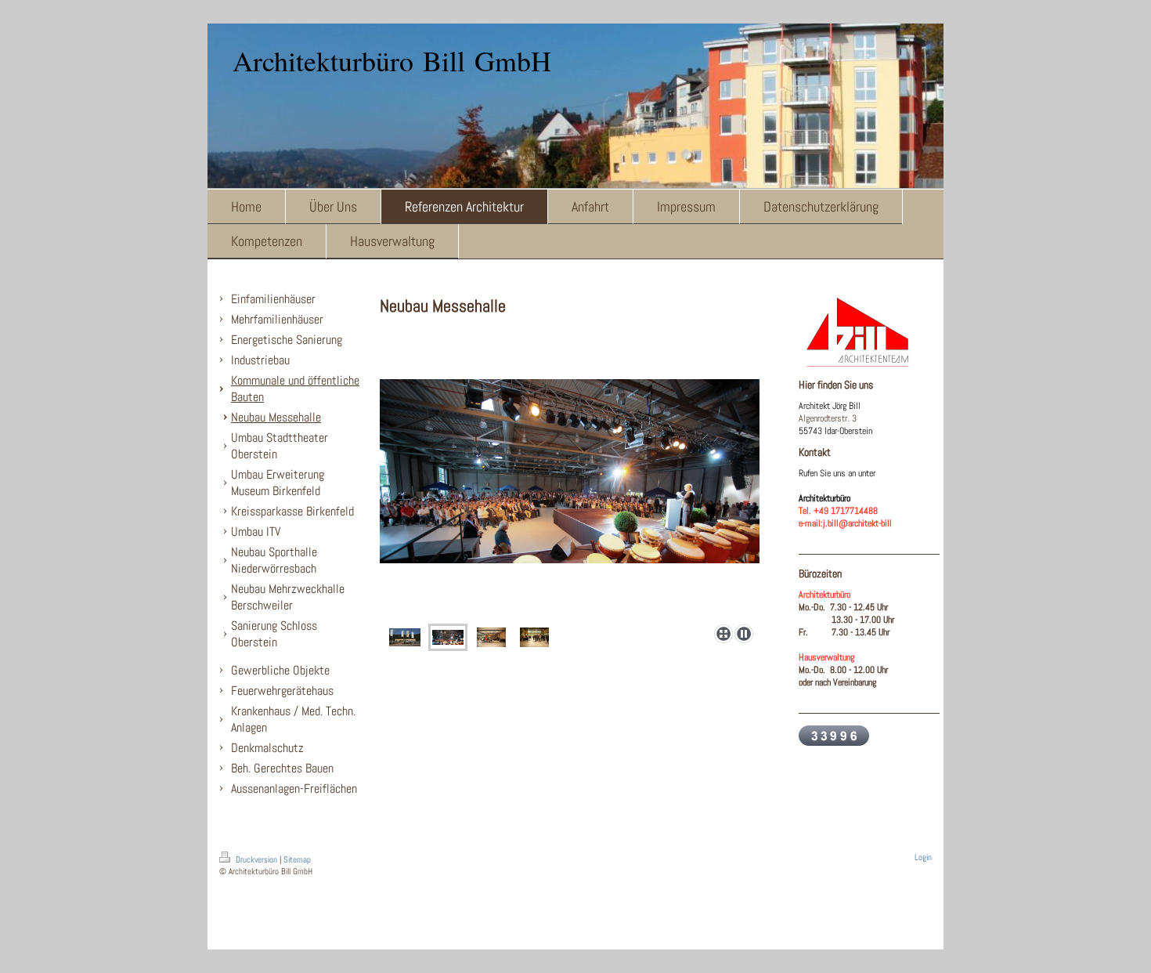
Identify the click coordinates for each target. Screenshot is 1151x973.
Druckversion (256, 859)
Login (923, 857)
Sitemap (297, 859)
